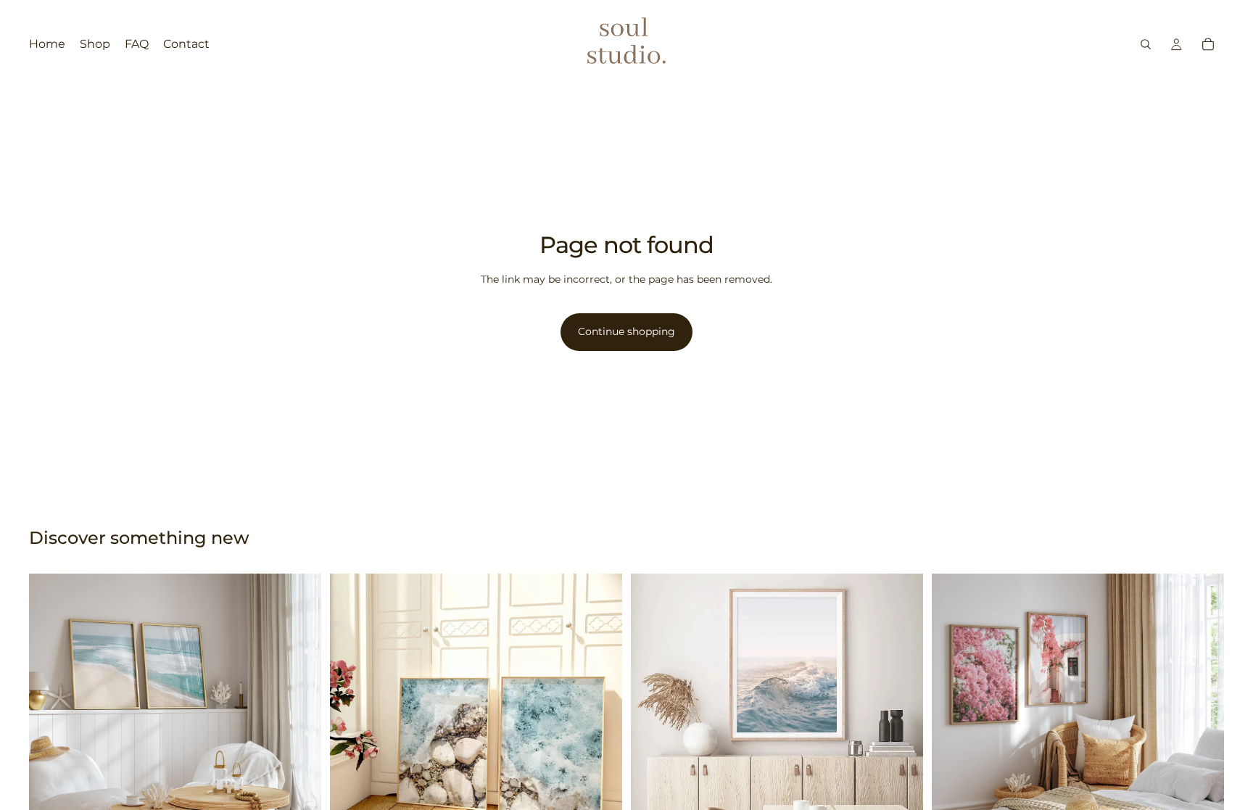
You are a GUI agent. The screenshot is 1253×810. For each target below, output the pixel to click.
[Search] (1146, 44)
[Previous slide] (51, 720)
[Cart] (1208, 44)
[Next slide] (299, 720)
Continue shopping (626, 331)
